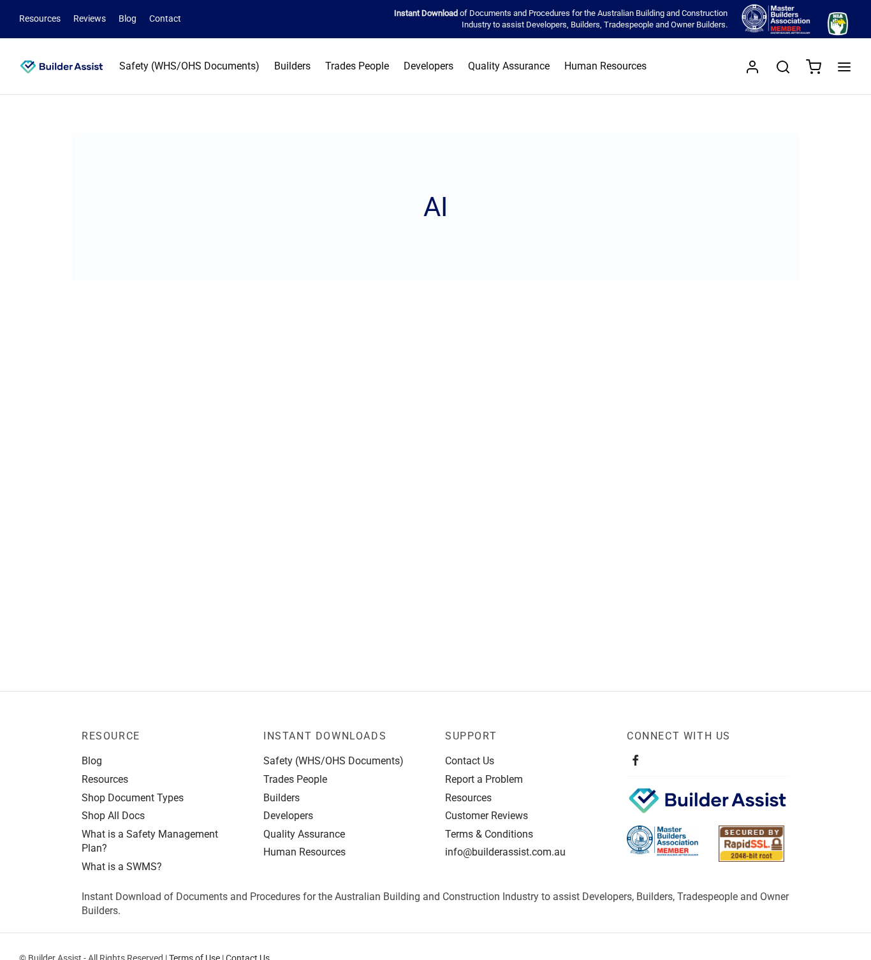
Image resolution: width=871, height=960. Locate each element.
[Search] (783, 67)
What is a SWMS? (122, 867)
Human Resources (605, 66)
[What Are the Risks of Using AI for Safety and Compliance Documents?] (193, 425)
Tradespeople (629, 24)
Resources (40, 18)
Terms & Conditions (489, 834)
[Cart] (813, 67)
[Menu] (844, 66)
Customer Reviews (486, 816)
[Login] (752, 67)
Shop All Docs (113, 816)
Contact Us (469, 761)
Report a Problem (484, 779)
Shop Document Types (133, 798)
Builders (585, 24)
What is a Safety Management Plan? (150, 841)
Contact (165, 18)
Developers (546, 24)
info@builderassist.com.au (505, 852)
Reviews (89, 18)
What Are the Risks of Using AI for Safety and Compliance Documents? (189, 528)
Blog (127, 18)
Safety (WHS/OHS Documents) (189, 66)
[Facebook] (635, 761)
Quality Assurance (509, 66)
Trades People (357, 66)
